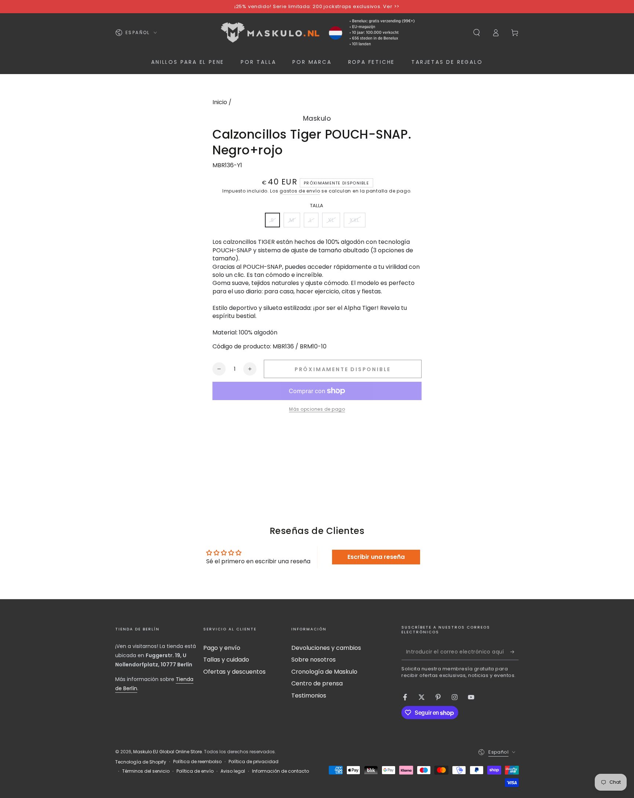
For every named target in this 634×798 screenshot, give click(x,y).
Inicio (219, 102)
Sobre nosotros (313, 659)
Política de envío (195, 771)
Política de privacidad (253, 762)
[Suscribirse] (514, 652)
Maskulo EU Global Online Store (167, 751)
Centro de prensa (317, 683)
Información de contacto (280, 771)
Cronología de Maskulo (324, 671)
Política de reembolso (197, 762)
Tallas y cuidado (226, 659)
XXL (357, 221)
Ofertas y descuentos (234, 671)
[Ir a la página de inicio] (317, 32)
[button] (476, 33)
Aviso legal (233, 771)
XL (334, 221)
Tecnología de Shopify (140, 762)
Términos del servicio (146, 771)
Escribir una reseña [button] (376, 557)
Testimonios (308, 695)
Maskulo (317, 118)
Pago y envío (221, 648)
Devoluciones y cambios (326, 648)
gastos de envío (300, 191)
